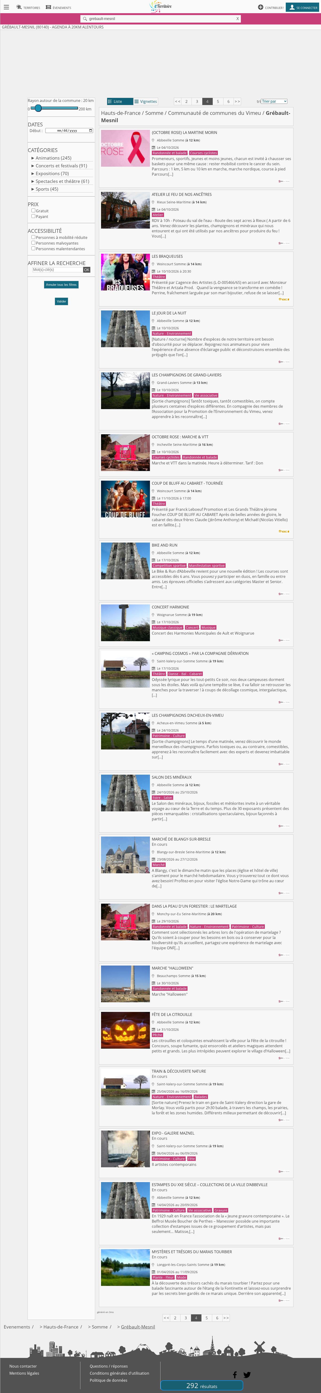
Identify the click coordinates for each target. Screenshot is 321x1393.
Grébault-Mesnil (138, 1327)
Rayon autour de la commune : (55, 100)
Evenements (17, 1327)
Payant (42, 216)
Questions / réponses (109, 1366)
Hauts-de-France (121, 113)
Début (35, 130)
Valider (61, 301)
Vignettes (146, 101)
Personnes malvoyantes (57, 243)
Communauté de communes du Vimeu (214, 113)
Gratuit (42, 210)
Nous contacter (23, 1366)
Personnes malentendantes (60, 248)
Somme (154, 113)
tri (259, 101)
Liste (115, 101)
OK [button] (86, 269)
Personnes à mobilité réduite (61, 237)
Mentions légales (24, 1373)
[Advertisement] (160, 63)
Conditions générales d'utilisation (119, 1373)
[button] (61, 286)
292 (201, 1385)
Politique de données (108, 1380)
